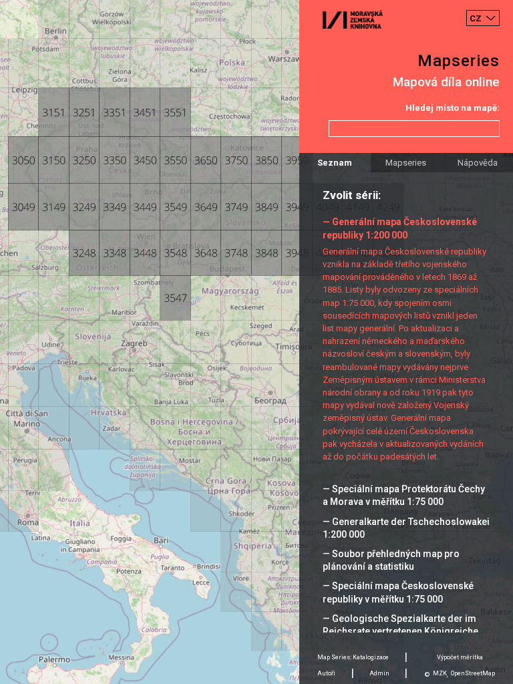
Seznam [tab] (334, 163)
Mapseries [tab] (405, 163)
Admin (379, 673)
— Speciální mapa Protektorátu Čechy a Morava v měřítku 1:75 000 (404, 495)
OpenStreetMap (473, 673)
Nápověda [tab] (478, 163)
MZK (440, 673)
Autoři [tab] (326, 673)
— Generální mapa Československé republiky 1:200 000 (400, 228)
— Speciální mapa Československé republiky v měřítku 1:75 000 (398, 592)
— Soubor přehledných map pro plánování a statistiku (391, 560)
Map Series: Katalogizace (353, 657)
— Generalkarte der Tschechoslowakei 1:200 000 (406, 528)
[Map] (256, 342)
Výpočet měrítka (460, 657)
